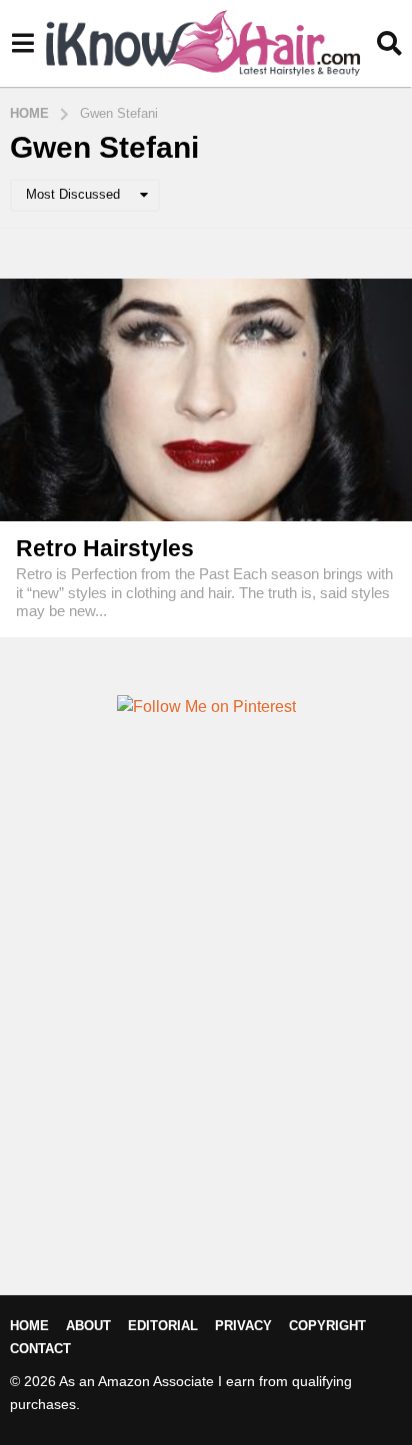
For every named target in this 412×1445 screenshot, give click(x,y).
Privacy (243, 1325)
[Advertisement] (206, 1039)
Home (29, 1325)
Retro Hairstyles (105, 548)
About (88, 1325)
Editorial (163, 1325)
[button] (22, 43)
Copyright (327, 1325)
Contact (40, 1348)
